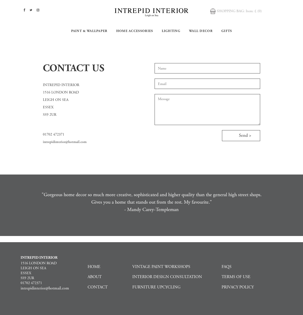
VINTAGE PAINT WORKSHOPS (161, 266)
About (95, 277)
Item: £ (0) (254, 11)
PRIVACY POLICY (238, 287)
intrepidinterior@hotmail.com (65, 141)
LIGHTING (171, 31)
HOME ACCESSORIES (134, 31)
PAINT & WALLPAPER (89, 31)
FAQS (226, 266)
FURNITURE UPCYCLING (156, 287)
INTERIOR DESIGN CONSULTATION (167, 277)
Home (94, 266)
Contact (98, 287)
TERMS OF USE (236, 277)
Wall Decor (201, 31)
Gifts (226, 31)
